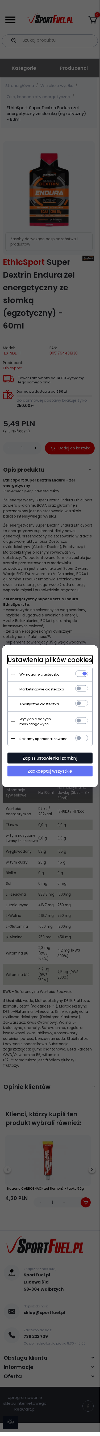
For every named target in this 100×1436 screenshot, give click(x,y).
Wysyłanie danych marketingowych (35, 721)
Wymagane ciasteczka (39, 674)
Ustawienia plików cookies (49, 659)
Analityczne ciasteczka (39, 703)
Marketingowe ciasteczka (41, 688)
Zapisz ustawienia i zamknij (50, 758)
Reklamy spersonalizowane (43, 738)
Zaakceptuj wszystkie (50, 771)
